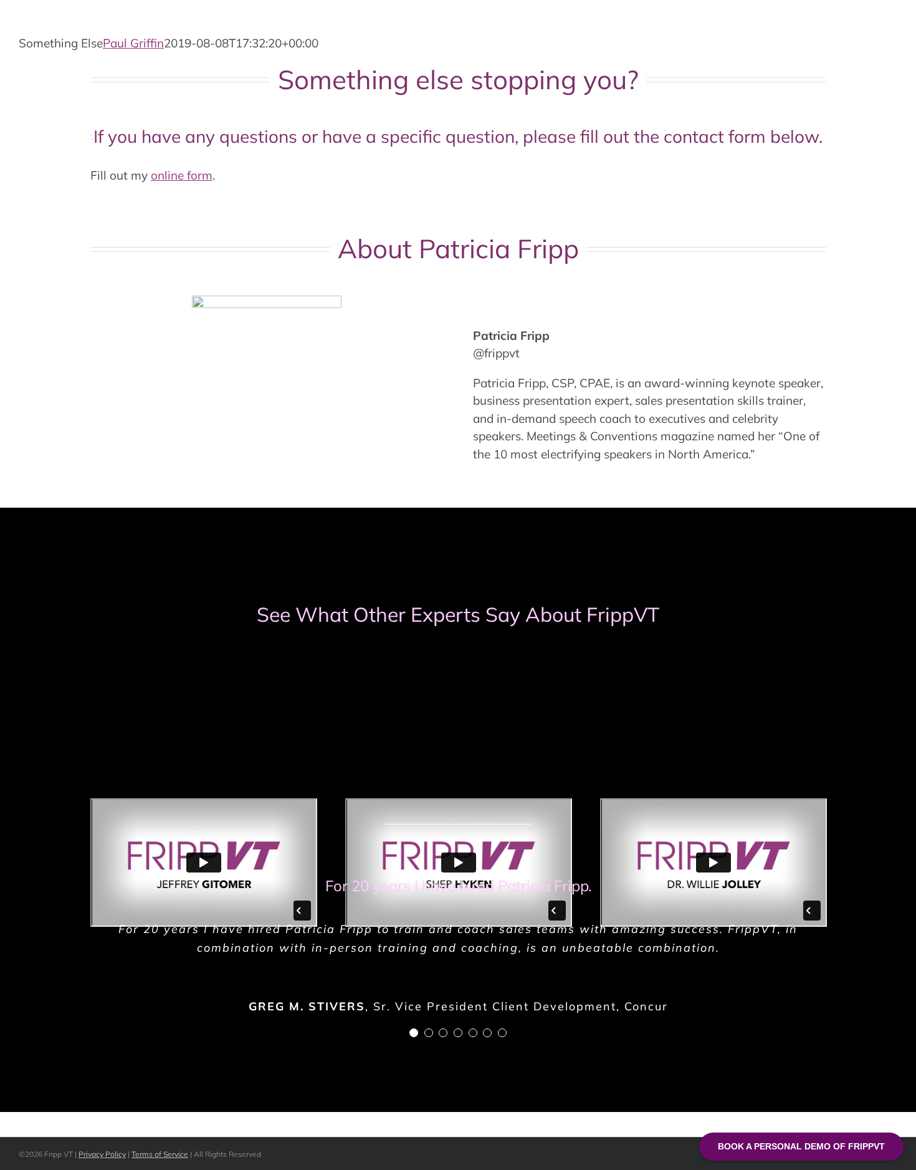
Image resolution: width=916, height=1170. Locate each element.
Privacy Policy (102, 1154)
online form (181, 175)
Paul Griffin (133, 43)
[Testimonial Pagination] (413, 1032)
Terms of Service (159, 1154)
